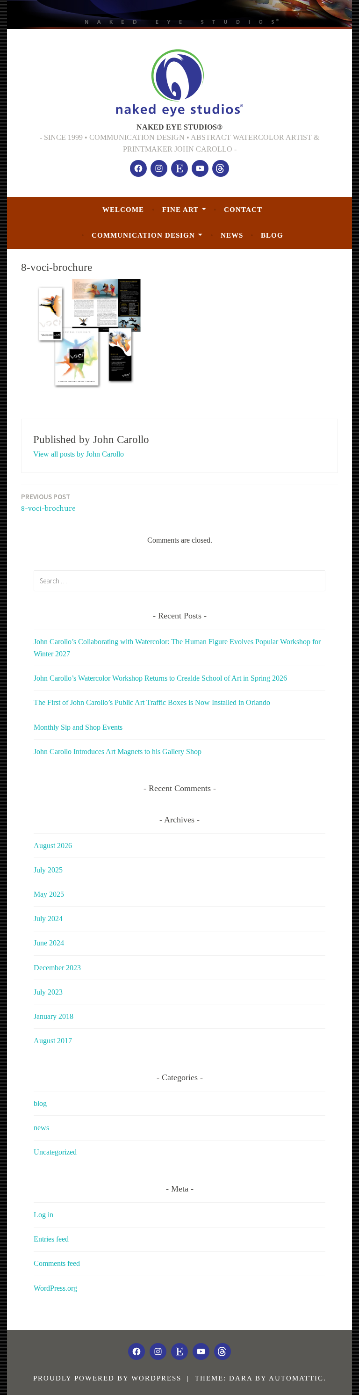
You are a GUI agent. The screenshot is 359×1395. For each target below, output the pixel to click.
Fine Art (180, 209)
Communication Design (143, 235)
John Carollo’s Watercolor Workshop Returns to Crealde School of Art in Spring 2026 (160, 678)
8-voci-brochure (48, 502)
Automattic (296, 1378)
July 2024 (48, 919)
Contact (243, 209)
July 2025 (48, 870)
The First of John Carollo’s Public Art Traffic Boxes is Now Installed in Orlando (152, 702)
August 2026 (53, 846)
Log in (43, 1215)
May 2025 (49, 894)
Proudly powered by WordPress (107, 1378)
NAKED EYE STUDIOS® (179, 127)
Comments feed (57, 1263)
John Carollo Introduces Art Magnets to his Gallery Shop (117, 752)
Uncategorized (55, 1152)
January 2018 (53, 1016)
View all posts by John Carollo (78, 454)
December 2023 (57, 968)
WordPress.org (55, 1288)
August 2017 (53, 1041)
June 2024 (49, 943)
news (232, 235)
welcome (123, 209)
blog (272, 235)
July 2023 (48, 992)
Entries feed (51, 1239)
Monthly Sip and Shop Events (78, 727)
